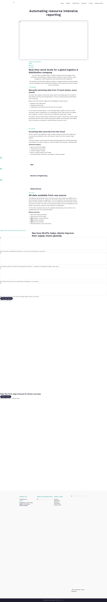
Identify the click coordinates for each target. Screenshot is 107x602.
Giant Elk (62, 600)
